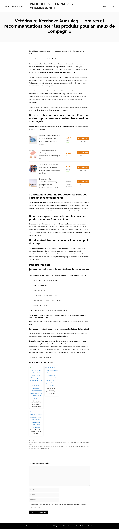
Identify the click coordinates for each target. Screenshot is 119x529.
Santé (32, 440)
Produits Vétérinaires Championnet (51, 6)
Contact (106, 6)
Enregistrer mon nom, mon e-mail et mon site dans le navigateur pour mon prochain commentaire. (59, 505)
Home (7, 6)
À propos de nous (18, 6)
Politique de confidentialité (61, 526)
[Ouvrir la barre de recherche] (113, 6)
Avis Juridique (75, 526)
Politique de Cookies (86, 526)
